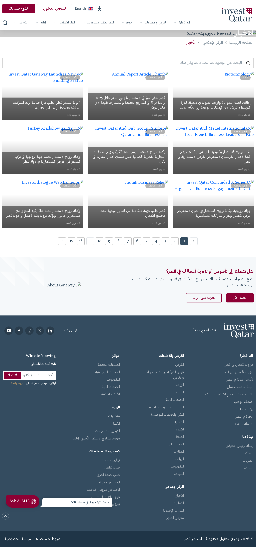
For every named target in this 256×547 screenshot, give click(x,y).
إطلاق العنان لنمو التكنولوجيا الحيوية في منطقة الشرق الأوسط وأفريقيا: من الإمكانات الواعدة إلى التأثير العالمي (214, 105)
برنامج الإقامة (244, 409)
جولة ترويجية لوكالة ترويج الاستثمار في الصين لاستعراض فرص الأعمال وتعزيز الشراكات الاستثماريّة (213, 213)
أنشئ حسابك (19, 9)
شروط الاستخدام (48, 539)
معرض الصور (175, 518)
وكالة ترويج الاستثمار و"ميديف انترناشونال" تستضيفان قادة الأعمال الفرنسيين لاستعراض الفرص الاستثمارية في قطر (214, 157)
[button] (99, 8)
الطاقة (180, 437)
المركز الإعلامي (67, 22)
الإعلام (180, 429)
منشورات (114, 416)
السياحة (179, 474)
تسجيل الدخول (54, 9)
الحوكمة (248, 453)
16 (81, 241)
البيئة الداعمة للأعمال (240, 387)
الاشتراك (12, 375)
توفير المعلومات (110, 460)
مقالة (245, 77)
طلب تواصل (112, 467)
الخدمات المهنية (174, 444)
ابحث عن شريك (109, 482)
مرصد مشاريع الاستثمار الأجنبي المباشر (96, 438)
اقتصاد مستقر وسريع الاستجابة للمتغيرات (227, 394)
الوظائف (247, 468)
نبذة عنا (23, 22)
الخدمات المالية (175, 400)
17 (71, 241)
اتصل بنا (248, 461)
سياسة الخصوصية (18, 539)
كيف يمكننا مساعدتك (100, 22)
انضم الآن (240, 298)
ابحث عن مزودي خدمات (103, 490)
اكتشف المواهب (243, 402)
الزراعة (180, 385)
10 (100, 241)
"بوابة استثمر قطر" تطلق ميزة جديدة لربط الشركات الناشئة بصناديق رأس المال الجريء (46, 105)
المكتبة (116, 424)
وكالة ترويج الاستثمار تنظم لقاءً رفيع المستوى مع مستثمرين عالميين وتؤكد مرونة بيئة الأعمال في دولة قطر (43, 213)
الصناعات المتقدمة (109, 365)
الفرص (179, 365)
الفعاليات (178, 503)
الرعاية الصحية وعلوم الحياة (166, 407)
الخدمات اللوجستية (107, 372)
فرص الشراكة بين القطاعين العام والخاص (164, 375)
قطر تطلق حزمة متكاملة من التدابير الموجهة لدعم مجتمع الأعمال (132, 213)
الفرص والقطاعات (155, 22)
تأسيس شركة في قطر (240, 380)
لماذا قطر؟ (184, 22)
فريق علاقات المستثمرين (105, 497)
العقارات (178, 452)
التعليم (179, 392)
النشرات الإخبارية (173, 511)
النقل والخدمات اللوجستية (167, 415)
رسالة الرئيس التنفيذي (239, 446)
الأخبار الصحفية (155, 77)
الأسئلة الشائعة (244, 424)
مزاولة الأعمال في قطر (239, 365)
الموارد (43, 22)
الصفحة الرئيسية (241, 43)
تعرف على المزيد (203, 298)
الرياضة (179, 459)
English (80, 8)
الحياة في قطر (244, 417)
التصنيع (179, 422)
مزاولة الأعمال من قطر (238, 372)
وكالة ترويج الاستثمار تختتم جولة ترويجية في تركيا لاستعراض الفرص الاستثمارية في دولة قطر (47, 159)
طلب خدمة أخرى (108, 475)
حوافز (129, 22)
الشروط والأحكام (17, 383)
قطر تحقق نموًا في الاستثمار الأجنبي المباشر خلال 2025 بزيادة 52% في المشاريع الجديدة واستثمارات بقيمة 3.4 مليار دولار (130, 103)
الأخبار (180, 496)
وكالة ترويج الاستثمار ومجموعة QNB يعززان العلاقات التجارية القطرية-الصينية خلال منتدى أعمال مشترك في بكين (129, 157)
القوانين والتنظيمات (107, 431)
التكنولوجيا (177, 466)
